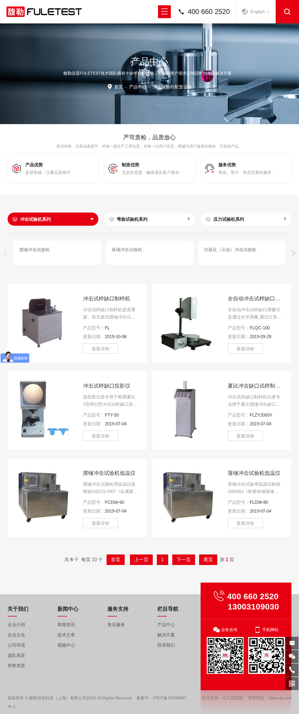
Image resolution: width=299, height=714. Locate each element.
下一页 (184, 559)
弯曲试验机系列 (132, 219)
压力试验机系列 (228, 219)
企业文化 (16, 634)
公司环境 (16, 645)
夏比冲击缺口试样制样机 (255, 386)
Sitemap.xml (280, 698)
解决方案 (166, 634)
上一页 (141, 559)
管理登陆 (256, 698)
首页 (118, 86)
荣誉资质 (16, 665)
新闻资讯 (66, 624)
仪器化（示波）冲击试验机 (230, 249)
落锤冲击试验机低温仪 (254, 473)
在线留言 (292, 643)
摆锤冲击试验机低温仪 (109, 473)
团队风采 (16, 655)
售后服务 (116, 624)
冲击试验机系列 (35, 219)
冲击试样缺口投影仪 (106, 386)
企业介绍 (16, 624)
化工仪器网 (232, 698)
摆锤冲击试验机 (34, 249)
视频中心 (66, 645)
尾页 (208, 559)
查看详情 (100, 348)
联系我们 (166, 645)
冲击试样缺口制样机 (106, 299)
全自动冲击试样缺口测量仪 (255, 299)
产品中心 (138, 86)
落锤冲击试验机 (127, 249)
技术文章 (66, 634)
